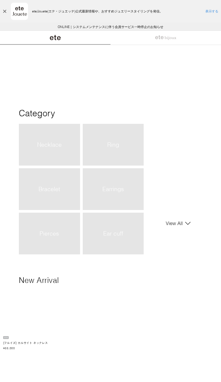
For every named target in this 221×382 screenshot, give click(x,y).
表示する (211, 11)
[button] (92, 374)
